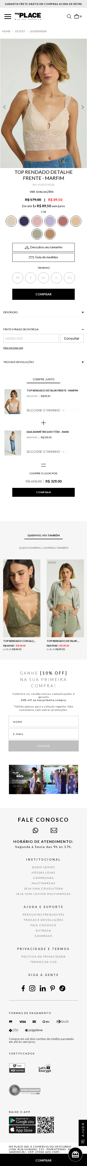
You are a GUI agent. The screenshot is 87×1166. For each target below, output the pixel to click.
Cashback (44, 936)
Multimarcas (43, 883)
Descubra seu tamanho (46, 247)
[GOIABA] (62, 221)
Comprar (43, 492)
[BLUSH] (37, 221)
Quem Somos (43, 867)
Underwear (38, 31)
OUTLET (20, 31)
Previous (4, 107)
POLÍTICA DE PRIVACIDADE (43, 956)
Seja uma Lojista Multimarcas (43, 894)
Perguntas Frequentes (43, 914)
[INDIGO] (24, 221)
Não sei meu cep (13, 347)
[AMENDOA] (75, 221)
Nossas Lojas (43, 872)
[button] (7, 16)
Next (82, 107)
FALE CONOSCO (43, 925)
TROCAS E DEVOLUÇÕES (43, 920)
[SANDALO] (50, 234)
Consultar (71, 338)
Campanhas (43, 878)
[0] (76, 16)
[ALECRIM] (37, 234)
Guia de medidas (46, 257)
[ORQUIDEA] (50, 221)
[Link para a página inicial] (6, 31)
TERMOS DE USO (43, 962)
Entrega (43, 930)
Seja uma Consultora (43, 888)
